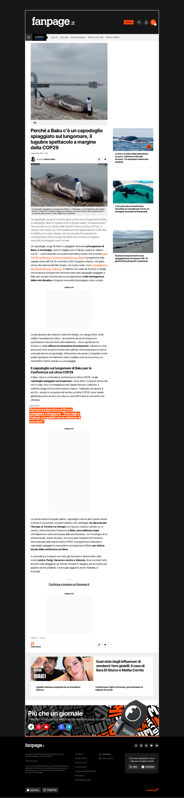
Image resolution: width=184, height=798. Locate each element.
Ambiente (34, 638)
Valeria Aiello (49, 159)
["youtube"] (46, 727)
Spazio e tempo (112, 37)
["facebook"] (61, 727)
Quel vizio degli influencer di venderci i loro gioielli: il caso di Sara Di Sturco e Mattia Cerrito (120, 665)
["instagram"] (39, 727)
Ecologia (64, 37)
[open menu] (28, 37)
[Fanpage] (34, 745)
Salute (54, 37)
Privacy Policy (81, 763)
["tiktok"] (31, 727)
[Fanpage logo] (50, 22)
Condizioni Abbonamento (85, 771)
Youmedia (79, 754)
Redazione (79, 776)
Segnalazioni (80, 758)
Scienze (39, 37)
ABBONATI (129, 22)
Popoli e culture (95, 37)
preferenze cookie (83, 780)
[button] (105, 159)
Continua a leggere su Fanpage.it (69, 584)
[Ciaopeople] (152, 790)
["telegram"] (69, 727)
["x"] (54, 727)
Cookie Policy (81, 767)
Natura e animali (78, 37)
